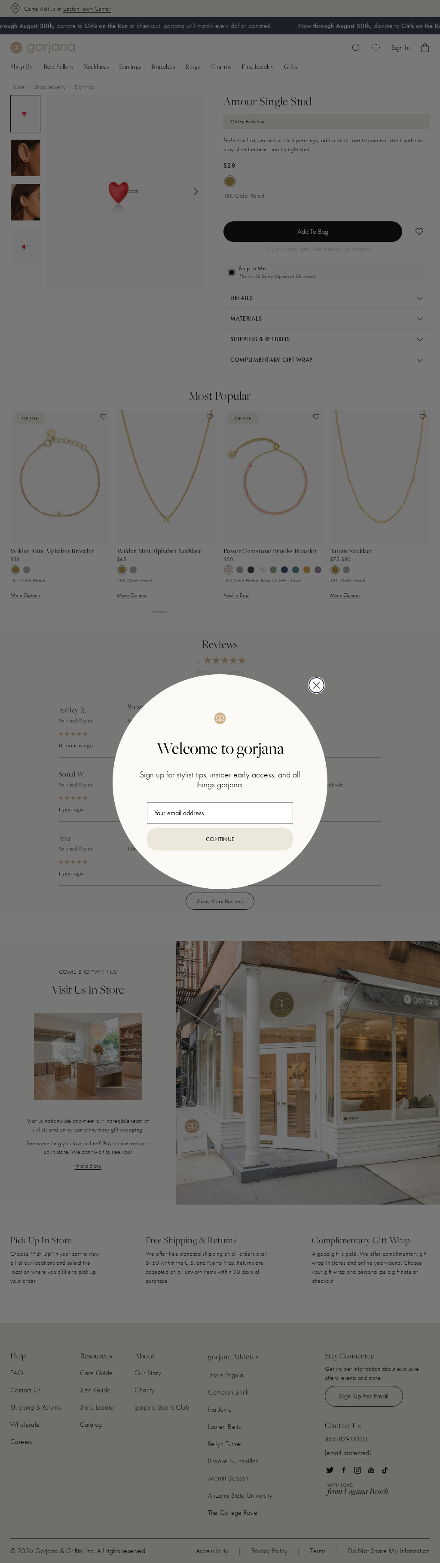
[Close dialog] (316, 685)
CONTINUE (220, 839)
